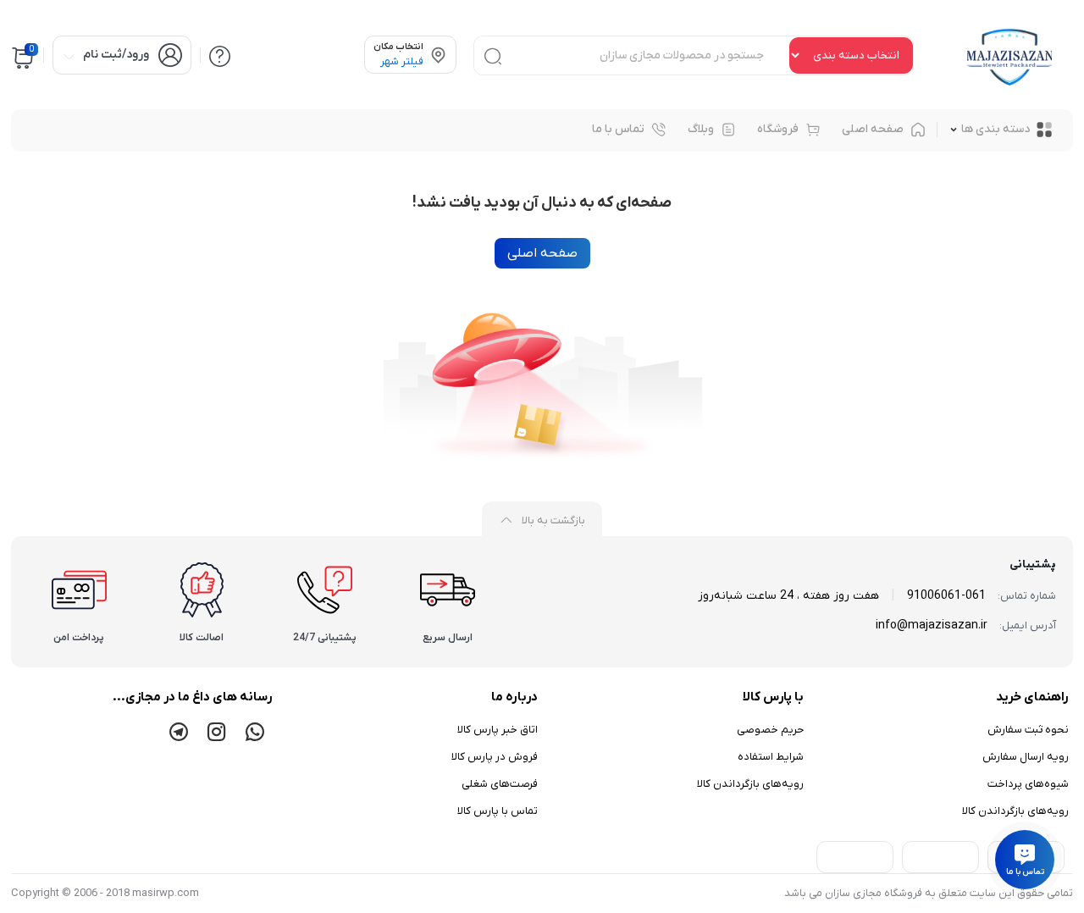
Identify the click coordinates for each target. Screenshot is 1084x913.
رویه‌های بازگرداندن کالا (1015, 811)
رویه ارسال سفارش (1025, 757)
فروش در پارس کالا (494, 757)
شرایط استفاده (771, 757)
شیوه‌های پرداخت (1028, 784)
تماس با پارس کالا (497, 811)
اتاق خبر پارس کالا (497, 729)
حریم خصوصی (770, 729)
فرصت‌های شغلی (500, 784)
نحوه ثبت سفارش (1028, 729)
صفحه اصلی (542, 253)
